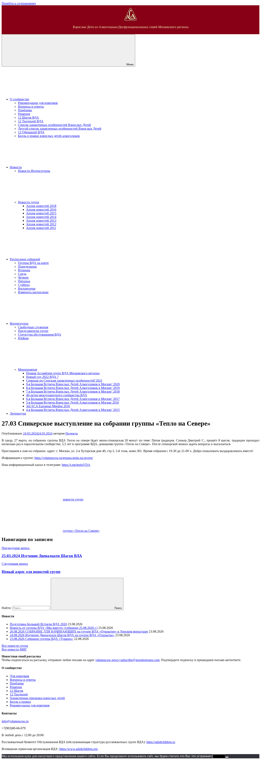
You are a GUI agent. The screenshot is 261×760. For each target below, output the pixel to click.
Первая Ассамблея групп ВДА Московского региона (63, 373)
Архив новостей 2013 (41, 220)
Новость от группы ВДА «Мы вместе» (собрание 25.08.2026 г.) (53, 628)
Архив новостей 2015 (41, 213)
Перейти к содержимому (19, 3)
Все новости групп (15, 645)
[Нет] (227, 757)
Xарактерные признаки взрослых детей (37, 698)
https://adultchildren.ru (160, 742)
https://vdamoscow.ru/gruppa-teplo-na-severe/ (63, 458)
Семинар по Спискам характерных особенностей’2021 (64, 380)
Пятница (24, 281)
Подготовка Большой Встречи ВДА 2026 (38, 624)
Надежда (71, 433)
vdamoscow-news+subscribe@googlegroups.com (127, 660)
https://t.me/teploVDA (76, 465)
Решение (24, 114)
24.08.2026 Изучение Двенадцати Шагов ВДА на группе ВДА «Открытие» (62, 635)
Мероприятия (27, 369)
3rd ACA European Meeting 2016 (48, 406)
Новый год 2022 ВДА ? (42, 377)
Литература (18, 413)
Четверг (23, 277)
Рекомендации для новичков (38, 103)
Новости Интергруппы (34, 171)
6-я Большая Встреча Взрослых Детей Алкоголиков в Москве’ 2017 (73, 399)
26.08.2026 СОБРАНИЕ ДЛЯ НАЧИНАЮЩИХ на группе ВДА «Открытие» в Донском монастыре (79, 631)
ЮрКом (23, 338)
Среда (22, 274)
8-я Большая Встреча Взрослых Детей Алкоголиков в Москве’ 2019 (73, 388)
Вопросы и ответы (31, 106)
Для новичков (19, 676)
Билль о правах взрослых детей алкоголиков (49, 136)
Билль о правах (20, 701)
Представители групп (33, 331)
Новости (16, 167)
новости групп (73, 499)
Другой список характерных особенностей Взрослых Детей (59, 128)
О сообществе (19, 99)
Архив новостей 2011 (41, 228)
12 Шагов (16, 690)
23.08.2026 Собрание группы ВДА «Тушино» (41, 639)
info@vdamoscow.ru (15, 721)
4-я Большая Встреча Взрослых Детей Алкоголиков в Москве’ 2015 (73, 410)
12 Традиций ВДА (30, 121)
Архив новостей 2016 (41, 209)
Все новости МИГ (14, 649)
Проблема (25, 110)
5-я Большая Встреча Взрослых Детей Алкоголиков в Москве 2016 (72, 402)
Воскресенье (26, 288)
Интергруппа (19, 323)
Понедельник (27, 266)
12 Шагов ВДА (28, 117)
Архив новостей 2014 (41, 217)
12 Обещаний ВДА (31, 132)
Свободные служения (33, 327)
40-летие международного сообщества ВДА (56, 395)
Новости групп (28, 202)
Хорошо (219, 756)
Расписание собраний (25, 259)
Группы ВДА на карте (33, 263)
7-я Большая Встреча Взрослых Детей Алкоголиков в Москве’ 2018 (73, 391)
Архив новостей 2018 (41, 206)
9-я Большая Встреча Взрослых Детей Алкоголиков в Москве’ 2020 (73, 384)
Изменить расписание (33, 292)
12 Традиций (19, 694)
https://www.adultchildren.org (78, 749)
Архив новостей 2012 (41, 224)
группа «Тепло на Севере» (81, 530)
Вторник (24, 270)
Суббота (24, 285)
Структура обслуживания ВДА (39, 334)
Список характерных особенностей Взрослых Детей (54, 125)
